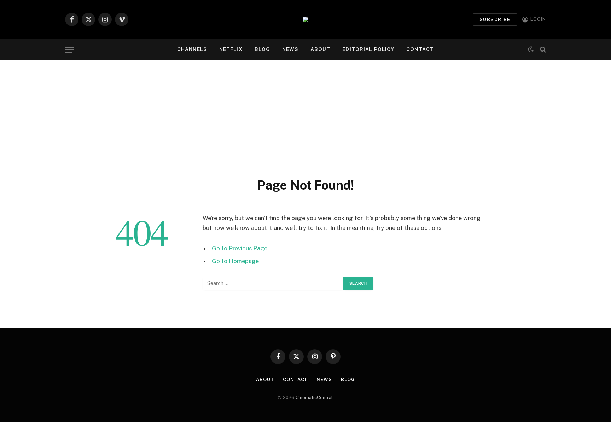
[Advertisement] (305, 113)
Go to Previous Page (239, 248)
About (320, 49)
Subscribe (495, 19)
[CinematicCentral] (305, 19)
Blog (262, 49)
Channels (192, 49)
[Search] (542, 50)
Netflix (231, 49)
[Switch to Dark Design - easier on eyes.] (530, 49)
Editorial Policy (368, 49)
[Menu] (69, 50)
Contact (420, 49)
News (290, 49)
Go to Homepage (235, 261)
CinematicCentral (314, 397)
